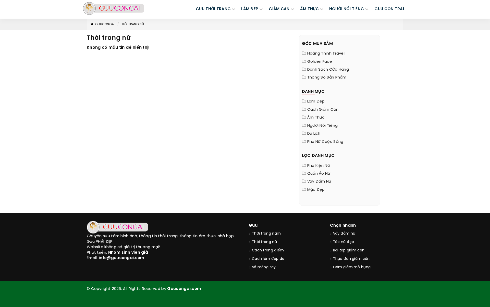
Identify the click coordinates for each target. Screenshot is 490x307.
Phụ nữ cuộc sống (325, 142)
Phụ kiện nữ (318, 166)
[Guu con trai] (113, 8)
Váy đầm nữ (319, 182)
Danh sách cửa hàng (328, 70)
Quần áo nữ (318, 174)
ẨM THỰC (309, 9)
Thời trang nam (266, 234)
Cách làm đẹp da (268, 259)
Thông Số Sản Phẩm (327, 77)
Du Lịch (314, 134)
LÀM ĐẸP (249, 9)
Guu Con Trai (389, 9)
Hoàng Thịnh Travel (326, 54)
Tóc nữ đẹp (343, 242)
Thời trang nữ (132, 24)
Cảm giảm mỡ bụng (352, 267)
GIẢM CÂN (279, 9)
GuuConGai (105, 24)
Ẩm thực (316, 118)
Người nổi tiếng (322, 126)
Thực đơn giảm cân (351, 259)
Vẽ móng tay (264, 267)
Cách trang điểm (268, 250)
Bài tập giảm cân (349, 250)
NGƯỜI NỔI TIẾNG (346, 9)
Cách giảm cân (323, 110)
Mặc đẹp (316, 190)
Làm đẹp (316, 101)
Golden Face (319, 62)
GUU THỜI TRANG (213, 9)
